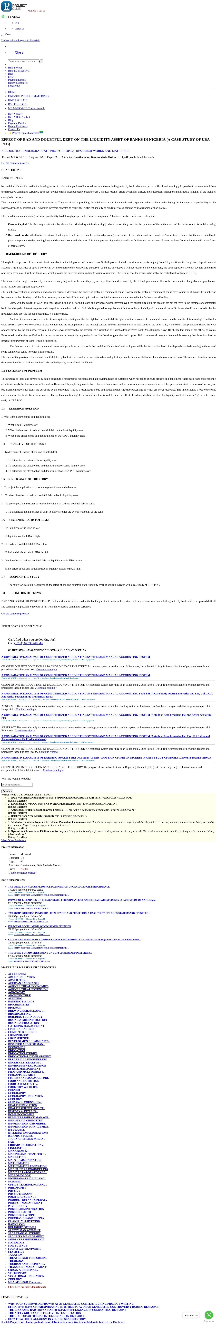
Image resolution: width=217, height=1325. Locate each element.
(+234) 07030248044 (28, 643)
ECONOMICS (16, 1047)
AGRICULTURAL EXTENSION (28, 989)
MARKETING (17, 1157)
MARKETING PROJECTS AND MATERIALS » (32, 935)
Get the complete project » (15, 163)
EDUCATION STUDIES (22, 1053)
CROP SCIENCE (18, 1038)
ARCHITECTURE (19, 995)
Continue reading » (46, 669)
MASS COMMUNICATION (25, 1160)
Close (19, 52)
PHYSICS (14, 1190)
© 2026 (49, 1322)
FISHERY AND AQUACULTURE (28, 1077)
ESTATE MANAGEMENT (24, 1068)
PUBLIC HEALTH (19, 1212)
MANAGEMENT (18, 1151)
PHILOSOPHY (17, 1187)
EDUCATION (16, 1050)
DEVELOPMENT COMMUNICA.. (29, 1041)
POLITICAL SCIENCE (22, 1196)
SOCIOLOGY (16, 1242)
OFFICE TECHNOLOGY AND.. (27, 1184)
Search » (7, 791)
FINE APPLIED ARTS (21, 1074)
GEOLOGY (15, 1099)
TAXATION (15, 1254)
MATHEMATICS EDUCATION (27, 1166)
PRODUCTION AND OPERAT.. (27, 1199)
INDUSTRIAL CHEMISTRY (25, 1120)
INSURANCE (16, 1129)
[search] (41, 61)
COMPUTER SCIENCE (22, 1032)
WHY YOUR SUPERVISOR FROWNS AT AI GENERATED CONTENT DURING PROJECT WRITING (71, 1303)
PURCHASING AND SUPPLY (26, 1218)
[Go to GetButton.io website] (208, 1321)
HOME (12, 92)
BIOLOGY (14, 1007)
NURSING (14, 1181)
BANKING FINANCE (21, 1001)
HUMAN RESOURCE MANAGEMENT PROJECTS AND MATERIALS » (41, 895)
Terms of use (105, 1322)
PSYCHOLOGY (17, 1205)
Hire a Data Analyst (18, 70)
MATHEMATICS (18, 1163)
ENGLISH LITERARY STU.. (25, 1062)
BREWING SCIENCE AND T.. (26, 1010)
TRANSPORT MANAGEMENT (27, 1267)
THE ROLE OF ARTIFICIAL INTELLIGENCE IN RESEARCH (46, 1315)
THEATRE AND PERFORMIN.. (27, 1257)
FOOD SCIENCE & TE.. (23, 1083)
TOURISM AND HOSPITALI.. (26, 1263)
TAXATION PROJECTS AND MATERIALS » (31, 921)
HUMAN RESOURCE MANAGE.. (29, 1117)
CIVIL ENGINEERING (22, 1029)
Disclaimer (119, 1322)
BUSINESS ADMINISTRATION (27, 1019)
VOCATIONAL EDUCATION (26, 1276)
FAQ (17, 23)
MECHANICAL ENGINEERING (28, 1169)
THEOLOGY (16, 1260)
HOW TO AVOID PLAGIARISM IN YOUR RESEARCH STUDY (47, 1319)
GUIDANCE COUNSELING (25, 1102)
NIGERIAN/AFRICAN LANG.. (27, 1178)
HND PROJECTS (18, 100)
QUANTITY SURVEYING (24, 1221)
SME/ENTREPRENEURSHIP (26, 1239)
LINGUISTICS (17, 1148)
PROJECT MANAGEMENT (25, 1202)
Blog (10, 73)
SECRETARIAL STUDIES (24, 1233)
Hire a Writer (15, 67)
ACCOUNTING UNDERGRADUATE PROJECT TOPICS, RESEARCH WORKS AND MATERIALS (65, 151)
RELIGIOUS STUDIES (22, 1227)
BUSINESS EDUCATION (23, 1022)
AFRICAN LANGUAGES (23, 983)
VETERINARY (17, 1273)
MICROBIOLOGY (19, 1175)
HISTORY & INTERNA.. (23, 1111)
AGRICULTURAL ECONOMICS (28, 986)
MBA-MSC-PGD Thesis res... (25, 1282)
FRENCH (14, 1090)
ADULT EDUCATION (21, 977)
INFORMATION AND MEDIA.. (27, 1123)
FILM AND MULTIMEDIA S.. (26, 1071)
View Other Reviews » (13, 840)
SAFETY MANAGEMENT (24, 1230)
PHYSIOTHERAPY (20, 1193)
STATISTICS (16, 1251)
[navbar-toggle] (2, 35)
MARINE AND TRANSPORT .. (27, 1154)
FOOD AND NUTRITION (23, 1080)
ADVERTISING (17, 980)
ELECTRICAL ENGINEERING (27, 1059)
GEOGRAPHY (17, 1093)
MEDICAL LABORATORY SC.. (27, 1172)
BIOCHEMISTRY (19, 1004)
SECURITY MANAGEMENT (26, 1236)
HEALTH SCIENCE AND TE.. (26, 1108)
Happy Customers (17, 82)
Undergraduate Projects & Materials (20, 40)
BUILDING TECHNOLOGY (25, 1016)
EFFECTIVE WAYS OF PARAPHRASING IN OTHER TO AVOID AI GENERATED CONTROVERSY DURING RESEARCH (83, 1306)
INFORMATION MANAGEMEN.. (28, 1126)
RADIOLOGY (16, 1224)
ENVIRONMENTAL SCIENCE (27, 1065)
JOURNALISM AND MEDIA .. (26, 1138)
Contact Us (19, 29)
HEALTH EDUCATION (22, 1105)
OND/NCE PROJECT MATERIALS (28, 96)
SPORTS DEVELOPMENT (24, 1248)
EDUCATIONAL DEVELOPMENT (29, 1056)
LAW (11, 1141)
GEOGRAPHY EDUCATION (25, 1096)
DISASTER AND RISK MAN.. (26, 1044)
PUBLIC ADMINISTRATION (26, 1209)
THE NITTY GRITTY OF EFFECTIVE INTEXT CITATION (44, 1312)
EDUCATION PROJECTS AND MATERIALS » (31, 908)
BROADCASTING (19, 1013)
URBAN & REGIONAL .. (23, 1270)
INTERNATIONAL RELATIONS (28, 1132)
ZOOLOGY (15, 1279)
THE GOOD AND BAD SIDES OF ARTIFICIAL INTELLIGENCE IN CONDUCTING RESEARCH (67, 1309)
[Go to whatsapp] (209, 1315)
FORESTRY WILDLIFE (23, 1086)
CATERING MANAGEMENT (26, 1025)
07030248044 (12, 17)
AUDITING (15, 998)
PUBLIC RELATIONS (21, 1215)
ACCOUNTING (17, 974)
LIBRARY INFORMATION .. (26, 1144)
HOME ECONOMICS (21, 1114)
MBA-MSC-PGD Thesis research (26, 108)
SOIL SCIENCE (17, 1245)
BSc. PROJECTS (17, 104)
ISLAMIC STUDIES (20, 1135)
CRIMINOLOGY (18, 1035)
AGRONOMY (16, 992)
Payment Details (17, 79)
